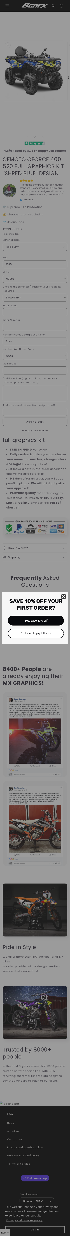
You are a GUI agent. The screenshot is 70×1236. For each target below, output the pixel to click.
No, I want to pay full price (36, 633)
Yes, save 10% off (36, 620)
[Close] (63, 596)
